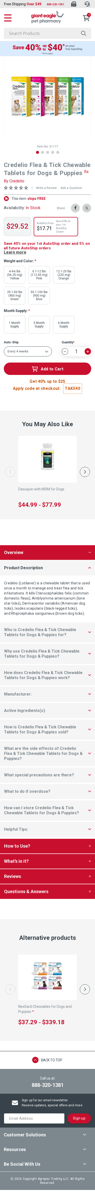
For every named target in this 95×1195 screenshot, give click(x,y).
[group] (47, 97)
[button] (37, 152)
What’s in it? (16, 861)
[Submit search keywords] (84, 33)
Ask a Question (71, 187)
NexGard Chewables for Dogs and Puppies (45, 1009)
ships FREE (28, 198)
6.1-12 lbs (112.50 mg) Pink (39, 275)
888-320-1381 (55, 4)
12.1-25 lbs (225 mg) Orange (63, 275)
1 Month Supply (14, 324)
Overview (13, 552)
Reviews (12, 876)
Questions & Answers (26, 891)
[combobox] (47, 33)
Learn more (15, 252)
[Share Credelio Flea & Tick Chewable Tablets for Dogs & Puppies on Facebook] (75, 208)
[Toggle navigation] (8, 17)
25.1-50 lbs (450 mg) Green (14, 295)
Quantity (67, 342)
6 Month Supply (63, 324)
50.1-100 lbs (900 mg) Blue (39, 295)
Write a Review (46, 187)
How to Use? (17, 846)
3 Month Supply (39, 324)
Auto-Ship (11, 342)
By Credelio (14, 181)
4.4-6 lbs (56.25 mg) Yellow (14, 275)
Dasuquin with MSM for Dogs (41, 489)
